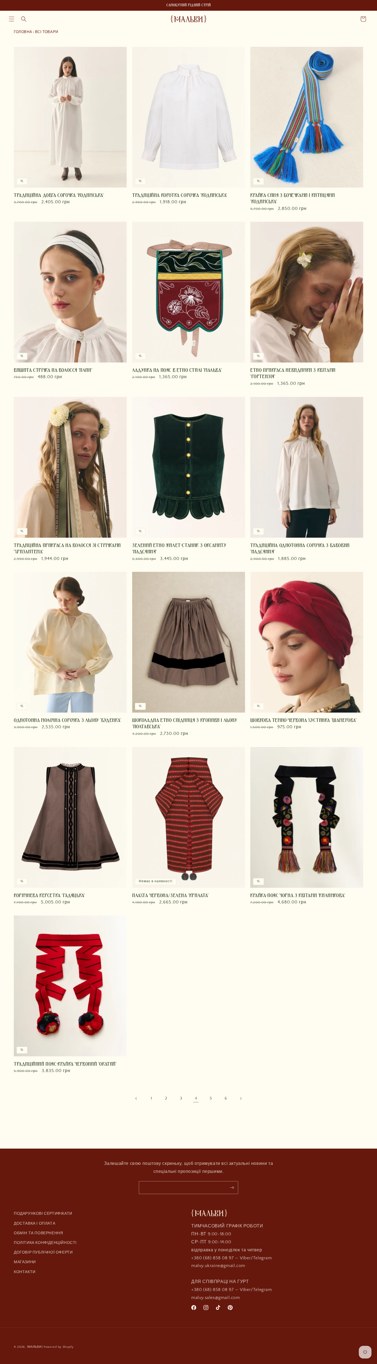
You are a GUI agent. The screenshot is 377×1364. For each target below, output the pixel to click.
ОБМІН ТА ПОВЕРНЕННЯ (38, 1233)
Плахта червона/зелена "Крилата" (170, 895)
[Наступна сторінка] (241, 1098)
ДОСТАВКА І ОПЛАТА (34, 1223)
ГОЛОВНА (23, 32)
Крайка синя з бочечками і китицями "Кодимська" (292, 198)
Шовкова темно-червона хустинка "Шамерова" (303, 720)
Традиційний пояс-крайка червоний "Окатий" (65, 1064)
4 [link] (196, 1098)
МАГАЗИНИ (25, 1262)
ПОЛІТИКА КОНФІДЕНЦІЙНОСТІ (45, 1242)
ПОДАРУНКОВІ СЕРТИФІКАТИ (43, 1213)
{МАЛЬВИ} (35, 1347)
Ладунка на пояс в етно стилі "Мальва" (177, 370)
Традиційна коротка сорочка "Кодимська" (179, 195)
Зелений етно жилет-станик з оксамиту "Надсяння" (179, 548)
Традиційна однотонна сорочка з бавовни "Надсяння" (300, 548)
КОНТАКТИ (25, 1272)
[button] (12, 19)
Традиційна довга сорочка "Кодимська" (59, 195)
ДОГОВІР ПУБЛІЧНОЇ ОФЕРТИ (43, 1252)
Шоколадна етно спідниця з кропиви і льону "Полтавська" (184, 723)
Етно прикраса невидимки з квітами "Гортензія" (293, 373)
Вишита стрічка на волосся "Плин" (53, 370)
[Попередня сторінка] (136, 1098)
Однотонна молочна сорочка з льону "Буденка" (67, 720)
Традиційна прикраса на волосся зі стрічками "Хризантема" (67, 548)
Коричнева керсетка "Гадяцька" (49, 895)
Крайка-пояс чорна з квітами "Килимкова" (297, 895)
